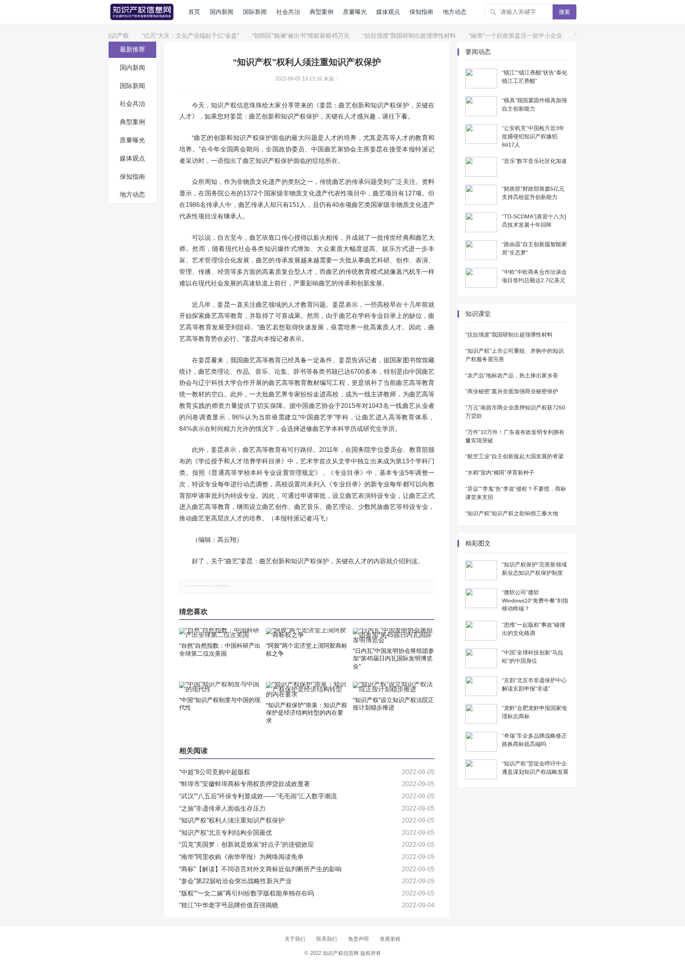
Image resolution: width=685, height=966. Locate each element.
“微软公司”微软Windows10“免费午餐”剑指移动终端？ (535, 600)
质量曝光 (355, 11)
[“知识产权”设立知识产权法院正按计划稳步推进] (393, 687)
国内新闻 (221, 11)
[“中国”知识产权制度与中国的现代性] (220, 687)
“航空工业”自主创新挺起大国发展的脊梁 (514, 456)
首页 (194, 11)
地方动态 (455, 11)
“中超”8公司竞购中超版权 (214, 772)
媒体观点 (388, 11)
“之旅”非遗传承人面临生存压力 (222, 808)
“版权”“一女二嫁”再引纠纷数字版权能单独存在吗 (246, 893)
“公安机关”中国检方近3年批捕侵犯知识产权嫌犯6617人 (533, 136)
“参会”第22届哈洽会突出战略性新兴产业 (235, 881)
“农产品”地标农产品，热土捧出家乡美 (511, 375)
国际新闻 (255, 11)
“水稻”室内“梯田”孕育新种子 (499, 472)
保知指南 (421, 11)
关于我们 (295, 939)
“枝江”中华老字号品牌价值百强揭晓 (228, 905)
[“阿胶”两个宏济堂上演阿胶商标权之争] (307, 633)
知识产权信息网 (341, 953)
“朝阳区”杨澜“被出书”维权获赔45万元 (282, 35)
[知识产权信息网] (142, 11)
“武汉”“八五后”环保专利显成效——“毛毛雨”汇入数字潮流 (258, 796)
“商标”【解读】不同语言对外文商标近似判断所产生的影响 (260, 869)
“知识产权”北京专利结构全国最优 (225, 832)
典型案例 (321, 11)
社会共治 (288, 11)
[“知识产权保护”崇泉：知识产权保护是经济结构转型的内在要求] (307, 689)
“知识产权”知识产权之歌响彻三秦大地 (511, 513)
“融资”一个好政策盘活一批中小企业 (497, 35)
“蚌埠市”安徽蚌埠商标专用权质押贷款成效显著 (244, 783)
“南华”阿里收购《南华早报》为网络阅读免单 (241, 856)
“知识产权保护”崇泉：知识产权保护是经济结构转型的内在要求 (306, 713)
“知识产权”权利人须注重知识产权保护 (232, 820)
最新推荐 (132, 49)
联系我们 (326, 939)
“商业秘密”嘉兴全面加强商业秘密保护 (511, 391)
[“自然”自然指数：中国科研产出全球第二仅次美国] (220, 633)
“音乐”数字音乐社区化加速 (534, 161)
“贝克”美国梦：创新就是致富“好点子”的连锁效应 (246, 844)
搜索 (564, 12)
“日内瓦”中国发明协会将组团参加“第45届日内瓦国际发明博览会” (393, 658)
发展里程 (390, 939)
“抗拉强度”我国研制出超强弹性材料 (391, 35)
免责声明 (358, 939)
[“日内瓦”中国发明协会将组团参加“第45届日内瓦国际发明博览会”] (393, 635)
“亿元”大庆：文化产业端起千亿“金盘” (172, 35)
